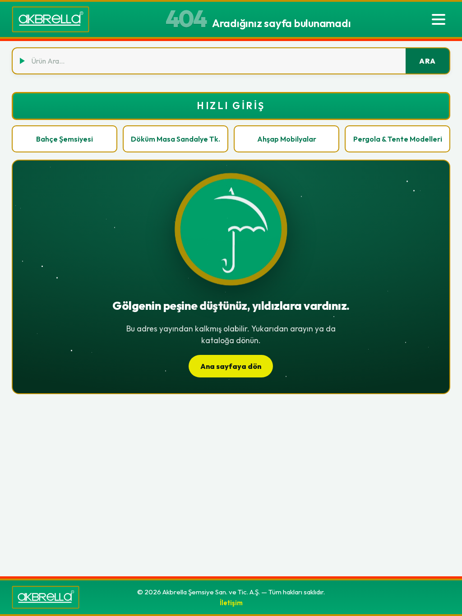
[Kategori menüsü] (438, 19)
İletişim (231, 602)
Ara (427, 60)
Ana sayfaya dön (230, 366)
